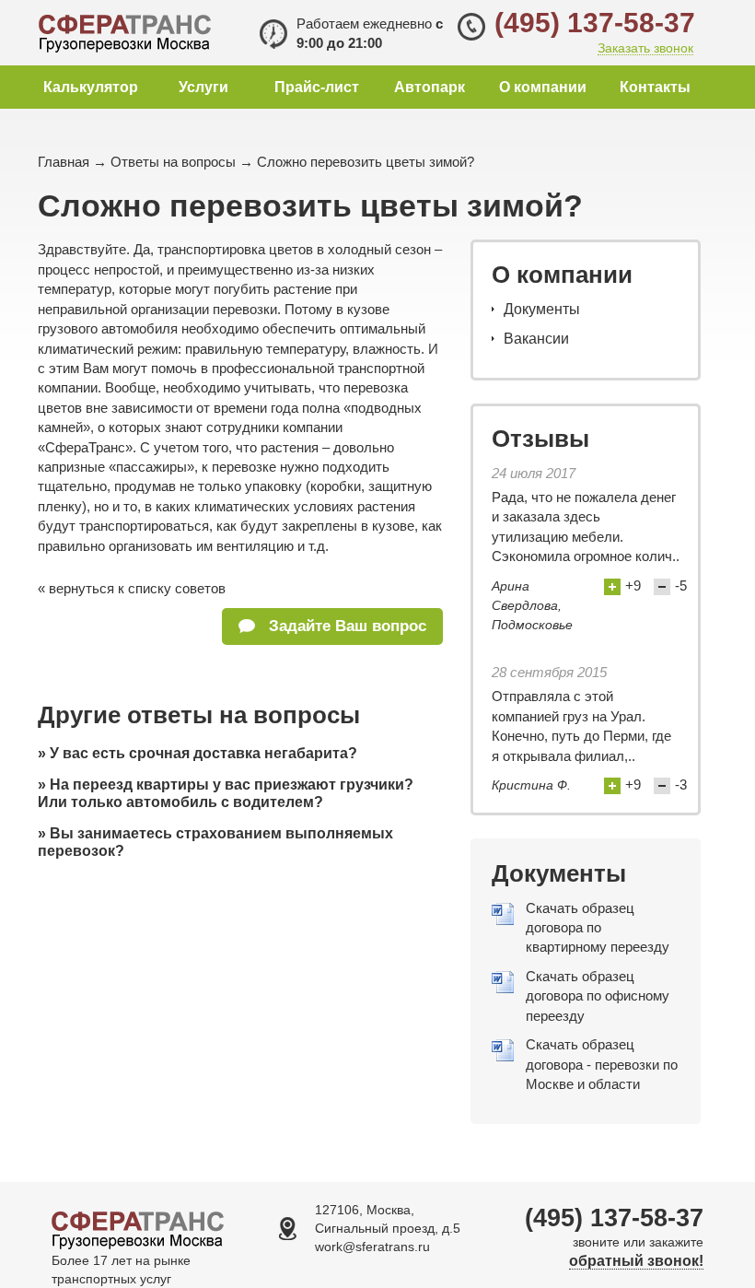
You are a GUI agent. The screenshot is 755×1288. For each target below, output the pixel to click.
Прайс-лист (316, 87)
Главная (63, 162)
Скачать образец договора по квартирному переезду (597, 927)
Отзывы (540, 438)
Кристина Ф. (531, 785)
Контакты (655, 87)
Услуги (203, 87)
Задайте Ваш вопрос (345, 626)
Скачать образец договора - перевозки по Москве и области (602, 1064)
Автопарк (429, 87)
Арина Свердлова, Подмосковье (532, 606)
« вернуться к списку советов (132, 588)
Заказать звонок (645, 48)
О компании (543, 87)
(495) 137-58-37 (594, 22)
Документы (542, 309)
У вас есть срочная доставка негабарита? (203, 753)
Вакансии (536, 338)
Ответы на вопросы (173, 162)
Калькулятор (90, 87)
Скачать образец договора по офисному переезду (597, 996)
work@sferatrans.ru (372, 1246)
